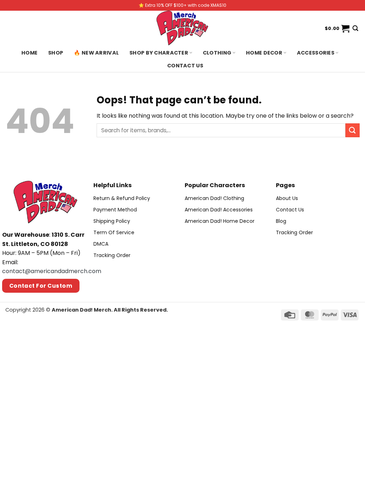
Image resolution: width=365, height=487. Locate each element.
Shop (55, 52)
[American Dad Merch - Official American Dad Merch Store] (182, 28)
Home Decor (264, 52)
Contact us (185, 65)
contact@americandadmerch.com (51, 271)
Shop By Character (158, 52)
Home (29, 52)
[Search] (355, 28)
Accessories (315, 52)
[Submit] (352, 130)
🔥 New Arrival (96, 52)
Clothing (217, 52)
